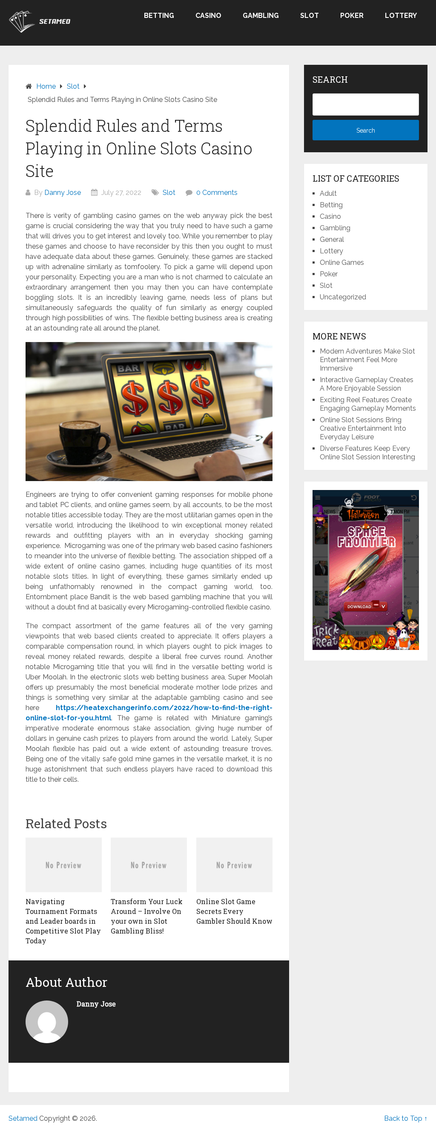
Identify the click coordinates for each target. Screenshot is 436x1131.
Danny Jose (62, 192)
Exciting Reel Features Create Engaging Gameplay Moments (368, 404)
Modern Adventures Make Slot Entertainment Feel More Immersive (367, 359)
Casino (208, 16)
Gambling (261, 16)
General (332, 239)
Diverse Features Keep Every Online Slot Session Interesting (367, 452)
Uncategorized (343, 297)
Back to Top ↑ (405, 1118)
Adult (328, 193)
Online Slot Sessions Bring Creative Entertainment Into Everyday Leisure (363, 428)
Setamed (23, 1118)
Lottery (401, 16)
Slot (309, 16)
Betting (159, 16)
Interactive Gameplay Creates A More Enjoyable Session (366, 384)
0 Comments (217, 192)
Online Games (342, 262)
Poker (352, 16)
